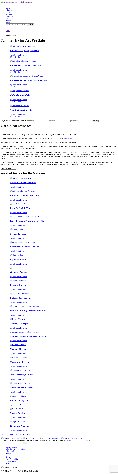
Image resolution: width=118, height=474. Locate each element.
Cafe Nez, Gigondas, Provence (24, 195)
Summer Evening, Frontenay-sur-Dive (28, 311)
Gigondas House (18, 259)
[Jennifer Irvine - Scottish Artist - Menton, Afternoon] (18, 345)
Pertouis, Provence (19, 285)
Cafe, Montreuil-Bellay (21, 95)
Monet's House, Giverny (21, 375)
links (7, 451)
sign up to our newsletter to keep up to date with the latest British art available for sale (32, 440)
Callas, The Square (19, 400)
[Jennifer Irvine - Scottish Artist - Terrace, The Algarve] (18, 319)
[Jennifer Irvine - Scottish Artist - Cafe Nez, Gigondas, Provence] (22, 191)
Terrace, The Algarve (20, 323)
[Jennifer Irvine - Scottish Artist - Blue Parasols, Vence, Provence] (22, 46)
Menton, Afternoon (19, 349)
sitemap (8, 457)
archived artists (19, 449)
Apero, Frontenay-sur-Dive (23, 182)
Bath (33, 434)
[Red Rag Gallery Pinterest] (50, 438)
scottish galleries (11, 447)
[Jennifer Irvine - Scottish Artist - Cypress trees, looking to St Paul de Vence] (26, 76)
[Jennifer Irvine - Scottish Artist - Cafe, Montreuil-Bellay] (19, 91)
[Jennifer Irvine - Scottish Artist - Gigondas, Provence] (18, 422)
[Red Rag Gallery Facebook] (12, 438)
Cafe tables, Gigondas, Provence (25, 65)
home (8, 31)
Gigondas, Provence (19, 426)
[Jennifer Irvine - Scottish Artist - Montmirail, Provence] (19, 357)
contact (8, 453)
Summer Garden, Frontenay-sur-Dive (28, 336)
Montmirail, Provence (20, 362)
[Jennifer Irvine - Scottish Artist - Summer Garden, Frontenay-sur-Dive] (24, 332)
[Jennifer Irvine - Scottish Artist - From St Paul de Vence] (19, 204)
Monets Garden (17, 413)
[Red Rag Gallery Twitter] (31, 438)
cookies (8, 463)
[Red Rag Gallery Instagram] (72, 438)
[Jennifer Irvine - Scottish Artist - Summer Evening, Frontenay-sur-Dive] (25, 306)
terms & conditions (12, 459)
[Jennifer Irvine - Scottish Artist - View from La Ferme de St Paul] (22, 242)
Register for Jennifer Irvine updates (13, 121)
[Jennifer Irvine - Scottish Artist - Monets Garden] (16, 409)
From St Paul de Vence (21, 208)
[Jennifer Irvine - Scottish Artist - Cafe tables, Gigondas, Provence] (23, 61)
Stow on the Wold (13, 434)
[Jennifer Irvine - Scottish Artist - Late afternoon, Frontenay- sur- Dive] (24, 217)
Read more (68, 138)
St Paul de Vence (18, 234)
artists (8, 33)
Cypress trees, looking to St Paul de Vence (29, 80)
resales (12, 451)
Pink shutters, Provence (21, 298)
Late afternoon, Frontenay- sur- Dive (27, 221)
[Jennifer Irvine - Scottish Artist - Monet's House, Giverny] (20, 370)
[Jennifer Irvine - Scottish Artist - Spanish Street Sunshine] (20, 106)
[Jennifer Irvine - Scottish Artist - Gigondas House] (17, 255)
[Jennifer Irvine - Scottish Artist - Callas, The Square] (18, 396)
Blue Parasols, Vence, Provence (24, 50)
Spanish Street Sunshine (21, 110)
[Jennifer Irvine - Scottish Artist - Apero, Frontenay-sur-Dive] (21, 178)
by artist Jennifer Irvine (18, 56)
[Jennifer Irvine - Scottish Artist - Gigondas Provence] (18, 268)
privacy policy (11, 461)
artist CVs (9, 449)
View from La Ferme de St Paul (25, 247)
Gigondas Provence (19, 272)
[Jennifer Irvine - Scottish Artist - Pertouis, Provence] (18, 281)
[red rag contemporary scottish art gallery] (16, 2)
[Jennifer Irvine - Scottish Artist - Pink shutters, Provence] (19, 293)
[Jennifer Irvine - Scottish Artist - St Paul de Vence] (17, 229)
